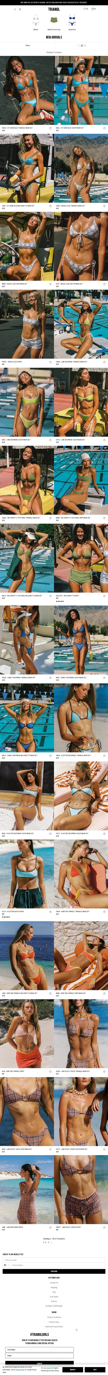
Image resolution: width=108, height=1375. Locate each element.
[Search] (20, 9)
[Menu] (16, 9)
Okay (95, 1370)
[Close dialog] (76, 1330)
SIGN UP (39, 1363)
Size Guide (54, 1297)
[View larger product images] (79, 45)
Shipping (54, 1287)
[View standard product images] (82, 45)
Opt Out (49, 1368)
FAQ (54, 1292)
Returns (54, 1301)
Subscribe (54, 1271)
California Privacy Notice (54, 1326)
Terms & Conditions (54, 1317)
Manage (73, 1370)
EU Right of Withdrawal (54, 1306)
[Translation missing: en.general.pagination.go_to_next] (51, 1242)
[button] (92, 9)
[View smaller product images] (85, 45)
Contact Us (54, 1283)
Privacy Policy (20, 1370)
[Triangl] (54, 9)
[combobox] (7, 1265)
